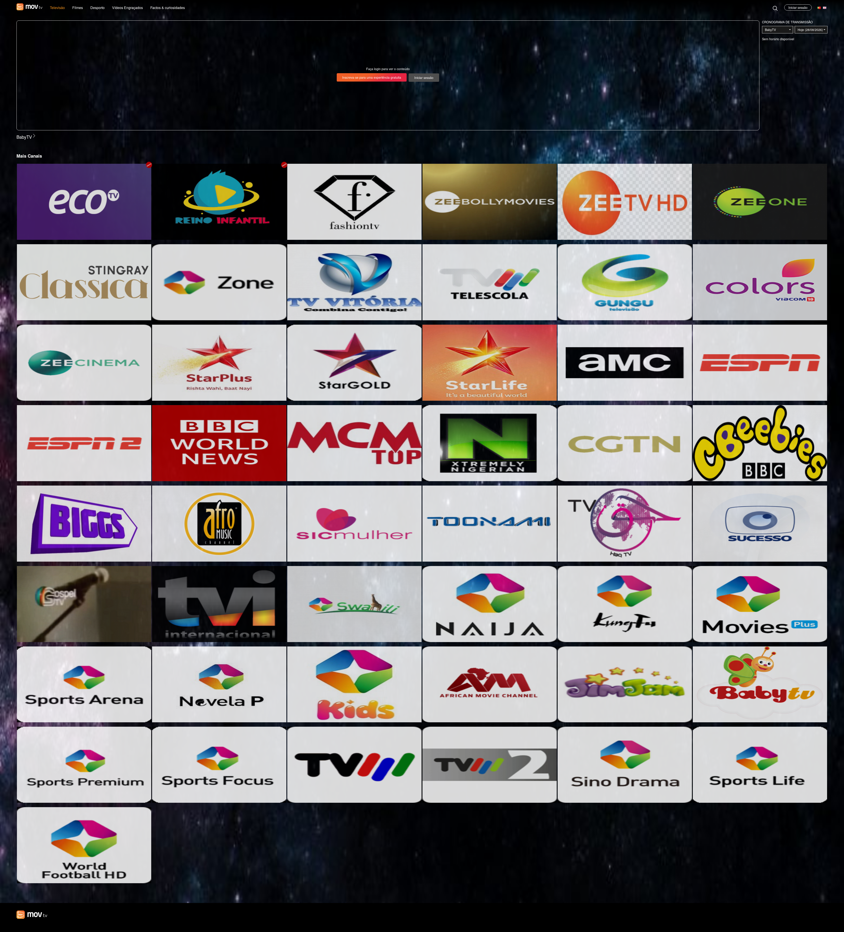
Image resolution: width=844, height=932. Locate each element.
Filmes (77, 7)
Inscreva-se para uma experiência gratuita (371, 77)
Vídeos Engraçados (127, 7)
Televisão (57, 7)
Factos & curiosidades (167, 7)
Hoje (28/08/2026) (810, 29)
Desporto (97, 7)
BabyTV (770, 29)
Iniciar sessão (798, 7)
